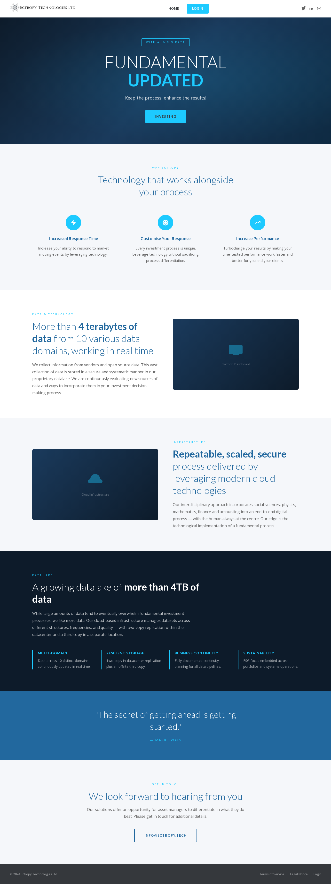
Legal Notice (299, 874)
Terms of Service (272, 874)
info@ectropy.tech (165, 835)
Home (173, 8)
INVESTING (165, 116)
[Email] (319, 8)
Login (197, 8)
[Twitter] (303, 8)
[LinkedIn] (311, 8)
